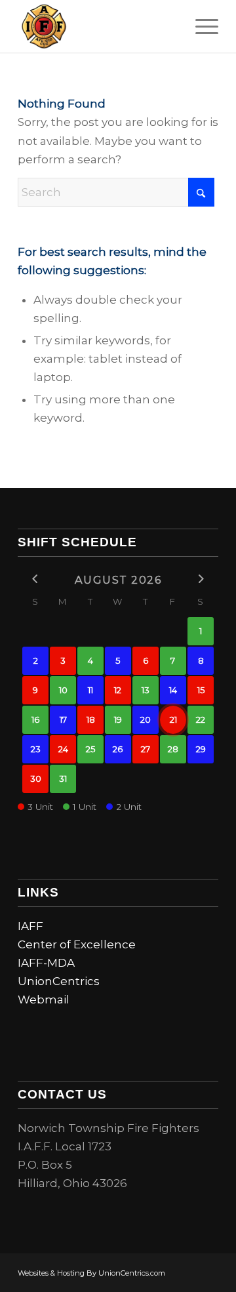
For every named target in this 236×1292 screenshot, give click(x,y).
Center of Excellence (77, 944)
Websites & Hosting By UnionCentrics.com (91, 1273)
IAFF (30, 926)
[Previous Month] (35, 579)
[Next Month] (200, 579)
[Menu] (200, 26)
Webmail (43, 999)
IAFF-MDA (46, 962)
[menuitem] (200, 26)
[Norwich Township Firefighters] (98, 26)
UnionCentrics (59, 981)
